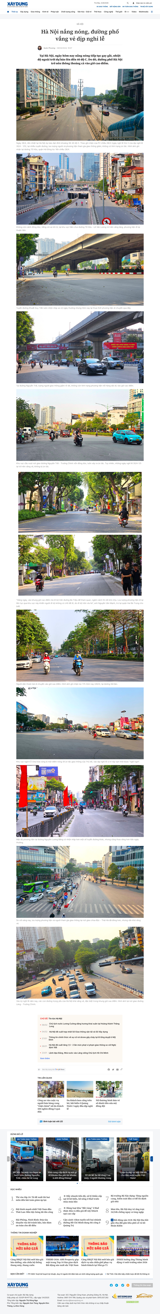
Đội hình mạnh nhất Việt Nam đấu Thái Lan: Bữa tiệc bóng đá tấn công (34, 1210)
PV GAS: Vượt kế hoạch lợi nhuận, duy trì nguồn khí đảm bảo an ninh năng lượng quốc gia (65, 1274)
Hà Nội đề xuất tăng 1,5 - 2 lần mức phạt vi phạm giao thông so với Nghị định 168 (82, 1046)
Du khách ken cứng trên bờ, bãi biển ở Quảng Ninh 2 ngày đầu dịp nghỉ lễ (80, 1104)
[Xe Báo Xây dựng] (144, 1295)
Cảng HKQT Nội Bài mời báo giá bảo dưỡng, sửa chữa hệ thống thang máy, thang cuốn (27, 1262)
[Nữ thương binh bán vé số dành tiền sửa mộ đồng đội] (109, 1089)
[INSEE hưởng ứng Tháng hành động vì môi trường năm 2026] (133, 1246)
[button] (77, 1183)
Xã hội (80, 24)
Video (134, 12)
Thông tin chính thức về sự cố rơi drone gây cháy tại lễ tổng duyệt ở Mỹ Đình (82, 1038)
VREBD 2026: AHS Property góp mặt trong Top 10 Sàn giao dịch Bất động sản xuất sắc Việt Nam (62, 1262)
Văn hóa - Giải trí (84, 12)
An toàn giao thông (130, 7)
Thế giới (118, 12)
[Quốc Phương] (40, 48)
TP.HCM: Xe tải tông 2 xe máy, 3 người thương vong (97, 1176)
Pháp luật (55, 12)
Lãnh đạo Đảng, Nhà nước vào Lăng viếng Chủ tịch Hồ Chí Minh (78, 1053)
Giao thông (35, 12)
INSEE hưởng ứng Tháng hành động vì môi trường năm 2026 (132, 1261)
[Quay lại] (39, 1069)
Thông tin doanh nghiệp (24, 1233)
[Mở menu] (152, 12)
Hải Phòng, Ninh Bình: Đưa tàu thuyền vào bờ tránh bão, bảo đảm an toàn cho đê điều (33, 1222)
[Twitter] (113, 1069)
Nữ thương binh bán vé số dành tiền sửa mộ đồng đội (108, 1103)
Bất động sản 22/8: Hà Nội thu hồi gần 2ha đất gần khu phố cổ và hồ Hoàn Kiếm (129, 1222)
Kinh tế (45, 12)
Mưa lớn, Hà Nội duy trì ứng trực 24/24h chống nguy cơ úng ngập (127, 1210)
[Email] (117, 1069)
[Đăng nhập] (133, 3)
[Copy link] (121, 1069)
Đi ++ (127, 12)
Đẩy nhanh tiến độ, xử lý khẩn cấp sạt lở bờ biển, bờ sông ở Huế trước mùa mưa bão (82, 1198)
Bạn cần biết (17, 1274)
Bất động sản (115, 7)
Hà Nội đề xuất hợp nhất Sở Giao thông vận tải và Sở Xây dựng (78, 1032)
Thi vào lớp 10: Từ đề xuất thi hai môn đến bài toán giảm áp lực (33, 1198)
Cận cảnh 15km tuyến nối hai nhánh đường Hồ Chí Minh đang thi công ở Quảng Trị (82, 1222)
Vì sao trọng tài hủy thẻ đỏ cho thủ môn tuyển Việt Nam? (133, 1175)
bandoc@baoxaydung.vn (73, 1300)
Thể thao (97, 12)
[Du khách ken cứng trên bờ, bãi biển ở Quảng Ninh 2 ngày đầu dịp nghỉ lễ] (80, 1089)
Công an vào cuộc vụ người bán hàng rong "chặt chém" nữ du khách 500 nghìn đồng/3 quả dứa (51, 1106)
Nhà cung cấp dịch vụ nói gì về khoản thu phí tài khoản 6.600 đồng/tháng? (62, 1175)
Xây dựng (24, 12)
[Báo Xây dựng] (17, 4)
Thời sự (14, 12)
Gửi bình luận (114, 1121)
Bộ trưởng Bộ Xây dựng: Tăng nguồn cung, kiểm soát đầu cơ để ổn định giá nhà (129, 1198)
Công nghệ (108, 12)
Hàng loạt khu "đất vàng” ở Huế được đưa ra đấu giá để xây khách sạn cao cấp (81, 1210)
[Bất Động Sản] (122, 1296)
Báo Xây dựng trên (48, 1069)
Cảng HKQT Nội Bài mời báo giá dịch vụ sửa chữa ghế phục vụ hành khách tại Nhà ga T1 (97, 1262)
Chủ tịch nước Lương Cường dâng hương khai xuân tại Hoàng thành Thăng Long (84, 1025)
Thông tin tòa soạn (142, 1285)
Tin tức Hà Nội (55, 1019)
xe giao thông (102, 7)
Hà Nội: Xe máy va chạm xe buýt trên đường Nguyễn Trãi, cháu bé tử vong (27, 1175)
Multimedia (143, 12)
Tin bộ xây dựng (146, 7)
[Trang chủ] (8, 11)
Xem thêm (45, 1058)
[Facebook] (108, 1069)
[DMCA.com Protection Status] (132, 1302)
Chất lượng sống (68, 12)
